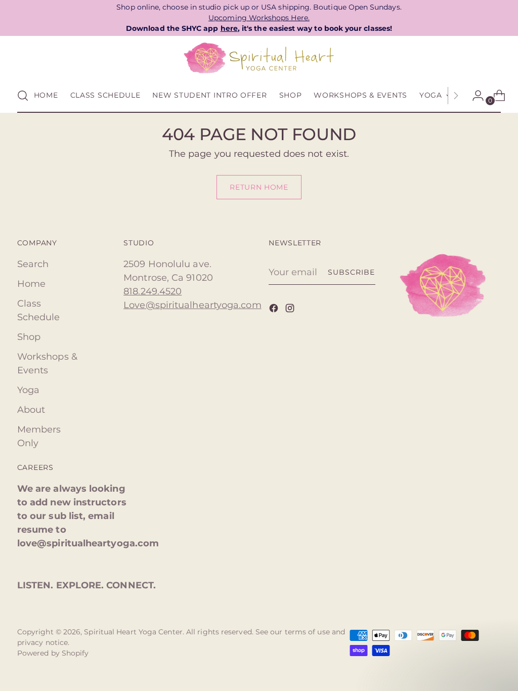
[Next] (455, 95)
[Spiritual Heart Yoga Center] (259, 58)
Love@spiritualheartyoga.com (192, 305)
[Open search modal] (23, 95)
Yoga (28, 390)
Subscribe (351, 272)
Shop (28, 336)
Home (31, 283)
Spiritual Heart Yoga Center (133, 631)
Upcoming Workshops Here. (259, 17)
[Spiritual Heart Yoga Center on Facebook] (275, 310)
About (31, 409)
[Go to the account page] (474, 95)
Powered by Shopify (53, 653)
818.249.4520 (152, 291)
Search (33, 264)
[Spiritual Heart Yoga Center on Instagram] (291, 310)
